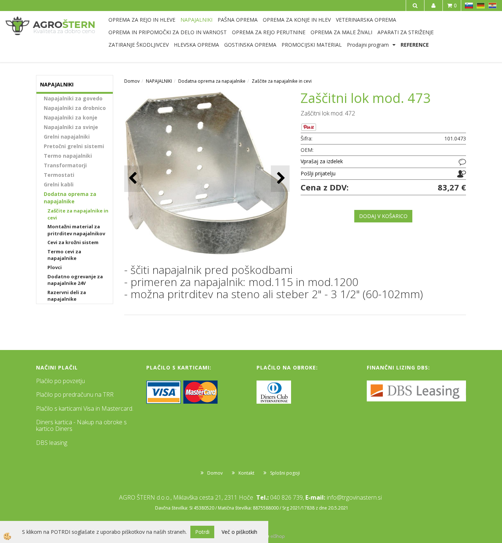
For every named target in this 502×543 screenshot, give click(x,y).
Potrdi (202, 531)
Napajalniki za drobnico (75, 107)
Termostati (59, 174)
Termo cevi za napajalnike (64, 255)
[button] (280, 178)
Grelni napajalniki (67, 136)
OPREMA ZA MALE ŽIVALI (341, 32)
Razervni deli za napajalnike (66, 296)
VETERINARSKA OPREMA (366, 19)
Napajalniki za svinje (71, 127)
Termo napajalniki (68, 155)
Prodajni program (368, 44)
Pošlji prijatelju (318, 173)
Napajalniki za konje (70, 117)
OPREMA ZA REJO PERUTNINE (268, 32)
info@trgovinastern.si (354, 497)
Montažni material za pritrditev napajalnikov (76, 230)
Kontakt (246, 473)
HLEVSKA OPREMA (196, 44)
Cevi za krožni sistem (72, 242)
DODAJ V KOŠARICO (383, 215)
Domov (132, 81)
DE (481, 5)
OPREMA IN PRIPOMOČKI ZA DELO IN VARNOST (167, 32)
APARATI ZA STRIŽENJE (405, 32)
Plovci (54, 267)
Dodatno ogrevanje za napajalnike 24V (75, 280)
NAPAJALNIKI (196, 19)
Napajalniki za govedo (73, 98)
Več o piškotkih (239, 531)
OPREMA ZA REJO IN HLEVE (141, 19)
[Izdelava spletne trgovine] (277, 536)
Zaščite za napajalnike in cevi (77, 214)
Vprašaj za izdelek (322, 161)
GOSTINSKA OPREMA (250, 44)
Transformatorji (65, 165)
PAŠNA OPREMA (238, 19)
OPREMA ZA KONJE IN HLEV (297, 19)
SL (469, 5)
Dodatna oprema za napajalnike (70, 197)
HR (492, 5)
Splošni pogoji (285, 473)
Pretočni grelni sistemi (74, 146)
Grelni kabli (58, 184)
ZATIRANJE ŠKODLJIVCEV (138, 44)
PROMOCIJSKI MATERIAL (312, 44)
